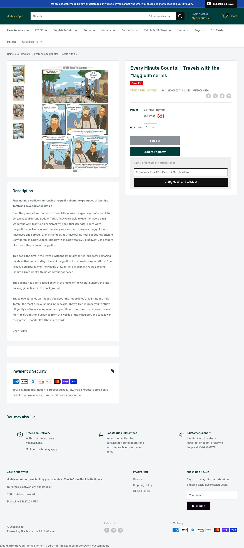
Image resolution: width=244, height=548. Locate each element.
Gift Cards (217, 30)
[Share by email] (228, 95)
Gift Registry (30, 41)
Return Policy (141, 490)
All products (24, 53)
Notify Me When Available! (181, 182)
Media (181, 30)
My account (199, 18)
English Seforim (63, 30)
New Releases (16, 30)
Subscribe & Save (223, 3)
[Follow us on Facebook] (106, 530)
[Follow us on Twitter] (113, 530)
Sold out (155, 140)
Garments (127, 30)
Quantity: (136, 127)
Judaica (106, 30)
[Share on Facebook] (208, 95)
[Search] (180, 16)
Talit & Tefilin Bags (155, 30)
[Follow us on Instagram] (120, 530)
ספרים (39, 30)
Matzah (11, 41)
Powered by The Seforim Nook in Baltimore (31, 531)
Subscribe (198, 505)
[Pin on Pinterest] (215, 95)
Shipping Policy (142, 485)
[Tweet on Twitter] (222, 95)
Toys (198, 30)
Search (137, 479)
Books (87, 30)
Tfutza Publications (143, 90)
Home (10, 53)
